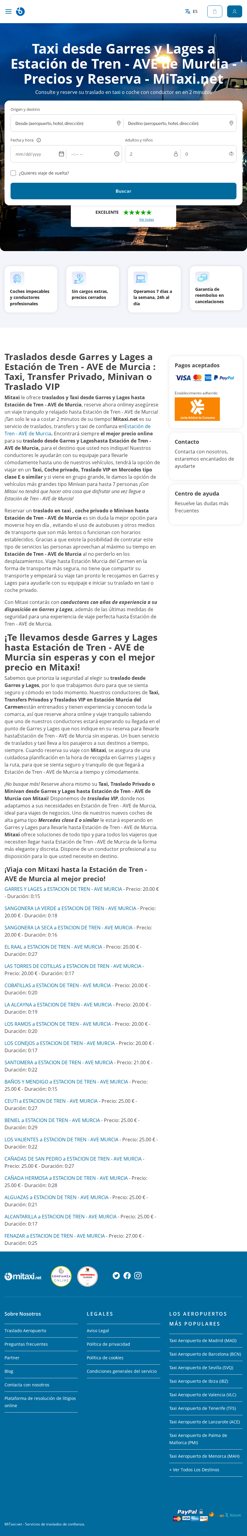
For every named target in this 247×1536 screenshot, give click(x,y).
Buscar (124, 191)
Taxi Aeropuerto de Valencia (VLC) (202, 1395)
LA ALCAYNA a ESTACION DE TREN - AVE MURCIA (58, 1004)
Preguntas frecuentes (26, 1344)
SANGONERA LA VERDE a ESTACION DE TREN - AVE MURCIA (70, 908)
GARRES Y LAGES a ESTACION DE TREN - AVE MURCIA (63, 889)
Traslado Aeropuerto (25, 1330)
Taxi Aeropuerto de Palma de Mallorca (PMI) (198, 1438)
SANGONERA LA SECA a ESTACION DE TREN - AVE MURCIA (69, 927)
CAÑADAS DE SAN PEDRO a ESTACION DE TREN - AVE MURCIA (73, 1158)
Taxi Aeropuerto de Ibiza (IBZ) (198, 1381)
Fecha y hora (22, 140)
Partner (12, 1357)
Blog (9, 1371)
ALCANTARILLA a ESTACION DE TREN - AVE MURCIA (61, 1216)
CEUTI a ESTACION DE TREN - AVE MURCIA (51, 1101)
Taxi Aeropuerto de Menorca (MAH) (204, 1456)
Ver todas (146, 219)
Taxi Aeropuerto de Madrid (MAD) (202, 1340)
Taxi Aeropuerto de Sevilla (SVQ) (201, 1367)
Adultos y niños (139, 140)
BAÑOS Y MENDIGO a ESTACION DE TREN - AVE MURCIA (66, 1081)
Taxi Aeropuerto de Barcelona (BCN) (205, 1354)
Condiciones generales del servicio (122, 1371)
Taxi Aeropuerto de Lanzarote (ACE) (204, 1422)
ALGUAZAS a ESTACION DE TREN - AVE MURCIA (56, 1197)
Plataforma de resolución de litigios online (40, 1401)
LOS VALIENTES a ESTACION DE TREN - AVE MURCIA (61, 1139)
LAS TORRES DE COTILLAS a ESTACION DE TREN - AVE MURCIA (73, 966)
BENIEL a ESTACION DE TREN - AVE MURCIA (52, 1120)
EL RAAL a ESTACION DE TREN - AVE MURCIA (53, 947)
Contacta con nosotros (27, 1385)
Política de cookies (105, 1357)
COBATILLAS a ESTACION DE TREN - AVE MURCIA (58, 985)
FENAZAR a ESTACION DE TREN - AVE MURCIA (55, 1236)
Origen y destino (25, 109)
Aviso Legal (98, 1330)
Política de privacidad (108, 1344)
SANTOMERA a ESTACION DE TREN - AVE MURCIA (59, 1062)
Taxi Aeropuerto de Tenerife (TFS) (202, 1408)
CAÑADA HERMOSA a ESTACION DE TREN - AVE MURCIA (66, 1178)
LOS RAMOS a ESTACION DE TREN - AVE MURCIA (58, 1024)
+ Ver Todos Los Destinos (194, 1469)
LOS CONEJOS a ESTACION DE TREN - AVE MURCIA (60, 1043)
